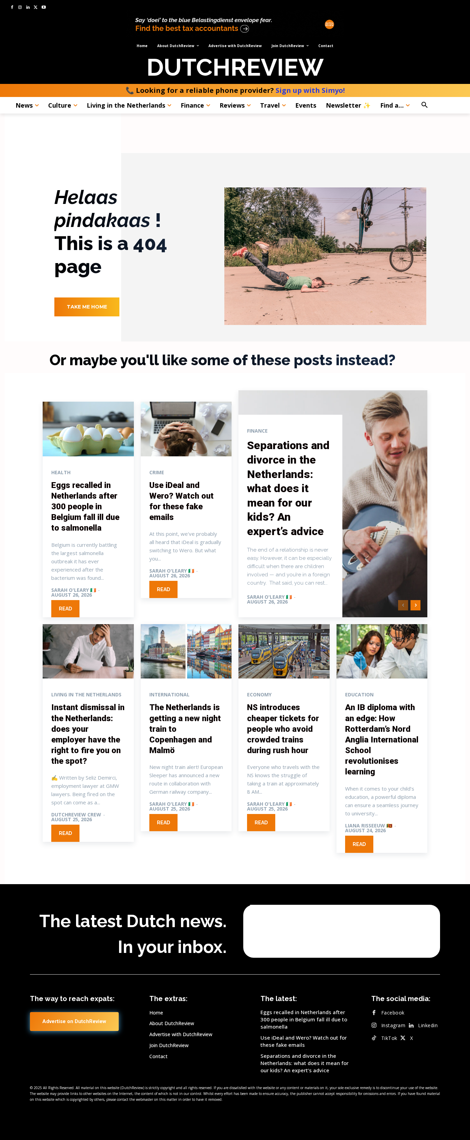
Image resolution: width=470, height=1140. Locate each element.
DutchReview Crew (76, 814)
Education (359, 694)
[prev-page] (403, 605)
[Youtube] (43, 8)
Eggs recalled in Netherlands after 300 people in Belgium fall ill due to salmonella (85, 506)
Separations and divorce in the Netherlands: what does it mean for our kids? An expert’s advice (288, 488)
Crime (156, 472)
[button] (439, 105)
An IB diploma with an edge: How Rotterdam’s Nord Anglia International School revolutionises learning (381, 740)
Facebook (393, 1012)
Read (65, 608)
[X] (36, 8)
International (169, 694)
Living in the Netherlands (86, 694)
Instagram (393, 1025)
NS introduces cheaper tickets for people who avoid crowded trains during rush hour (283, 729)
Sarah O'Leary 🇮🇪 (73, 590)
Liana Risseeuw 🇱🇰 (368, 825)
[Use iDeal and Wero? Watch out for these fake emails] (186, 429)
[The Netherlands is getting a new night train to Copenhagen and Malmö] (186, 651)
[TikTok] (374, 1038)
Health (61, 472)
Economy (259, 694)
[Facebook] (12, 8)
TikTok (389, 1038)
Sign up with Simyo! (310, 90)
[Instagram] (20, 8)
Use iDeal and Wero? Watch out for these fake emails (303, 1041)
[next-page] (415, 605)
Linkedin (428, 1025)
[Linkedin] (28, 8)
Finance (257, 430)
